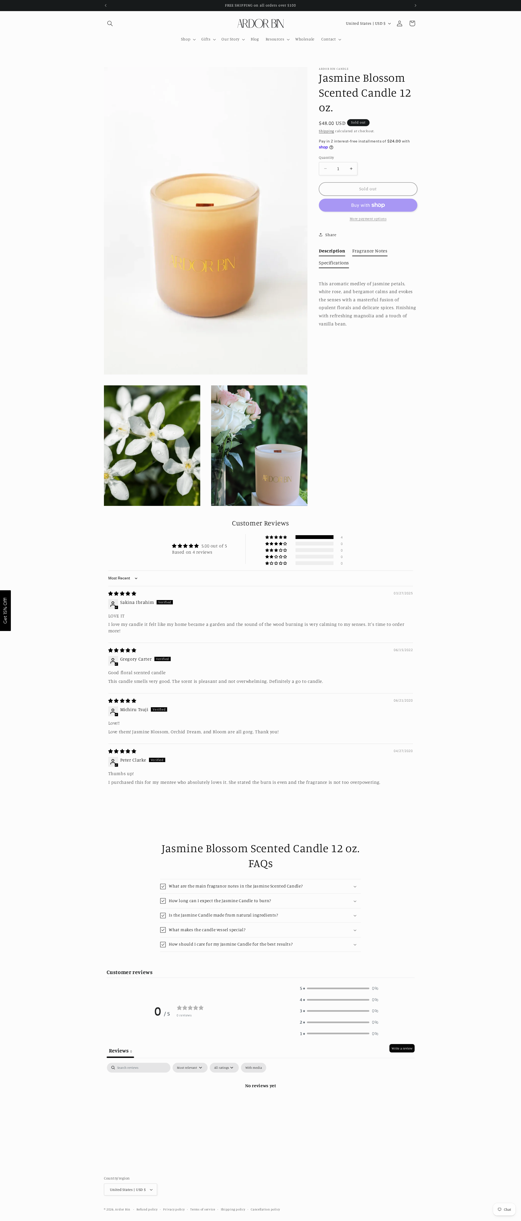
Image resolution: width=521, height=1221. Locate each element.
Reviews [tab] (120, 1050)
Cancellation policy (265, 1209)
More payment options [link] (368, 219)
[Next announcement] (415, 5)
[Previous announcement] (106, 5)
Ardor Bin (123, 1209)
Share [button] (330, 234)
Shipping (326, 131)
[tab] (332, 252)
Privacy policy (174, 1209)
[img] (122, 593)
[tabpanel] (261, 1104)
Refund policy (147, 1209)
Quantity (326, 157)
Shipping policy (233, 1209)
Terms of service (202, 1209)
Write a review (402, 1048)
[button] (110, 23)
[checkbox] (253, 1068)
